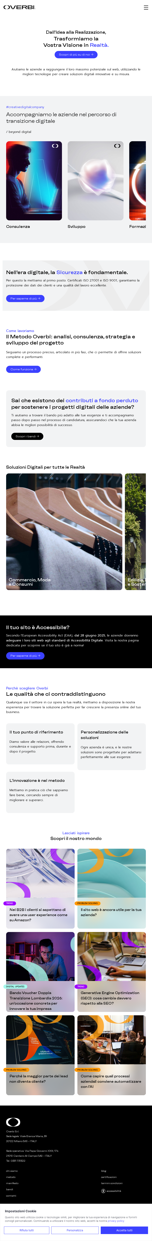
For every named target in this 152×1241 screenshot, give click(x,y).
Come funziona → (23, 369)
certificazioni (109, 1177)
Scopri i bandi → (27, 436)
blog (103, 1170)
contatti (11, 1195)
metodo (10, 1177)
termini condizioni (112, 1183)
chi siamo (12, 1170)
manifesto (12, 1183)
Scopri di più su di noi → (76, 54)
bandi (9, 1189)
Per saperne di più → (25, 298)
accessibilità (113, 1190)
